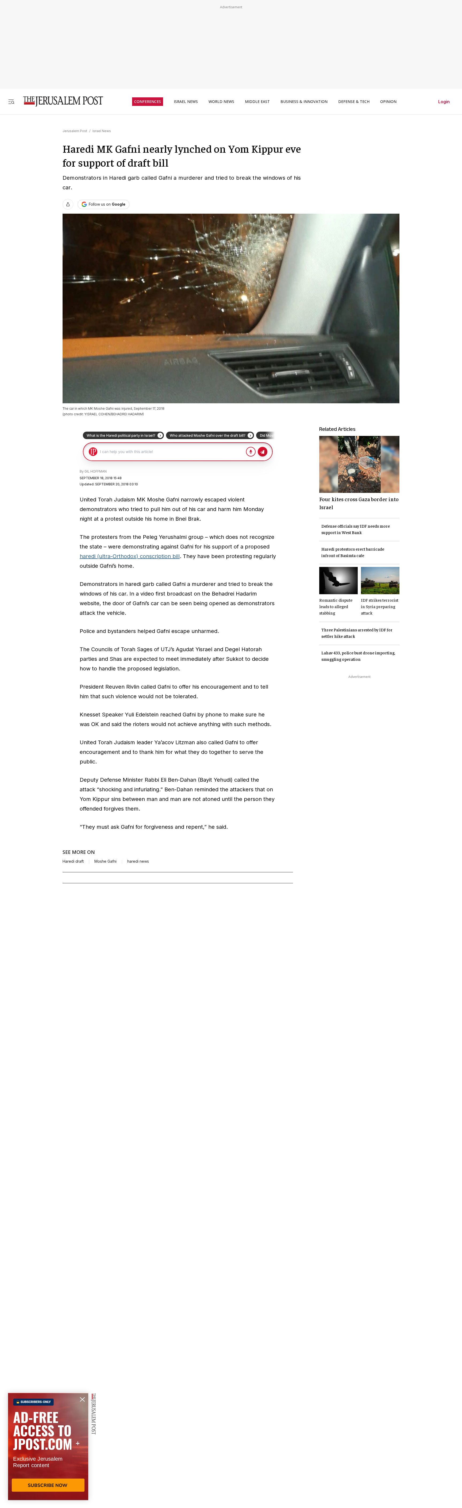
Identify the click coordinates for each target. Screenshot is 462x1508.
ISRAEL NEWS (186, 101)
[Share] (68, 204)
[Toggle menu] (11, 101)
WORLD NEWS (221, 101)
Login (444, 101)
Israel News (102, 131)
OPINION (388, 101)
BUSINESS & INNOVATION (304, 101)
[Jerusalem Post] (59, 101)
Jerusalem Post (75, 131)
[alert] (48, 1446)
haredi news (138, 861)
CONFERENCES (147, 101)
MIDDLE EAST (257, 101)
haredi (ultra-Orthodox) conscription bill (130, 556)
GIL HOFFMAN (95, 471)
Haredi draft (73, 861)
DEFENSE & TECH (353, 101)
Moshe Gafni (105, 861)
